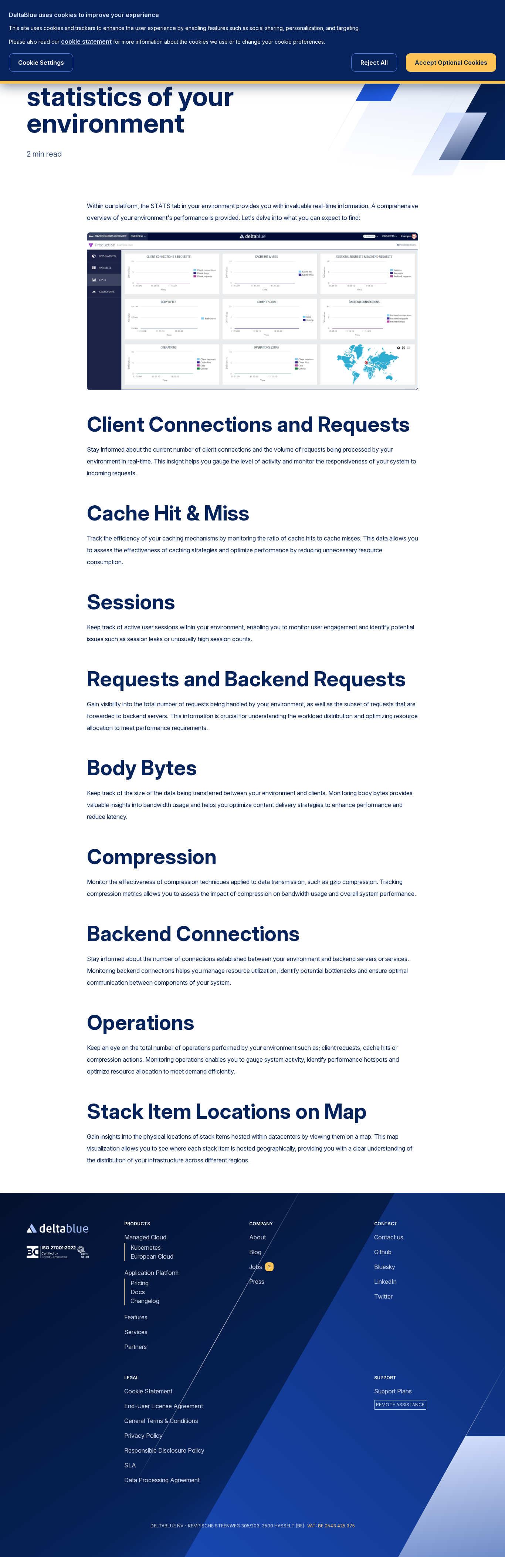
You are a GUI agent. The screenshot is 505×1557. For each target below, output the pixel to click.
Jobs (260, 1266)
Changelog (145, 1301)
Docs (138, 1292)
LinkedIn (385, 1281)
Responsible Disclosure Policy (164, 1450)
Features (136, 1317)
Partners (135, 1346)
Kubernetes (146, 1247)
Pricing (140, 1283)
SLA (130, 1465)
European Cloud (152, 1256)
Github (383, 1252)
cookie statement (86, 41)
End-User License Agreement (163, 1406)
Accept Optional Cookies (451, 62)
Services (136, 1332)
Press (256, 1281)
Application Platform (151, 1272)
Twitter (383, 1296)
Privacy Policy (143, 1435)
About (257, 1237)
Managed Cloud (145, 1237)
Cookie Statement (148, 1391)
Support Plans (393, 1391)
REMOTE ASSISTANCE (400, 1404)
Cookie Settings (41, 62)
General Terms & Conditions (161, 1420)
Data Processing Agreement (162, 1480)
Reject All (374, 62)
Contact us (388, 1237)
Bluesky (384, 1266)
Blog (255, 1252)
